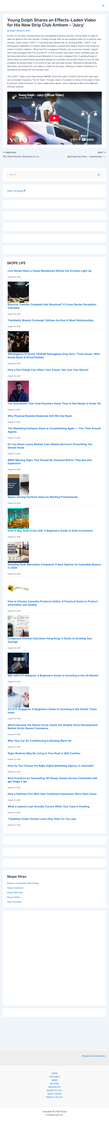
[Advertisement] (54, 957)
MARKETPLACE (54, 1090)
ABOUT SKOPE (54, 1094)
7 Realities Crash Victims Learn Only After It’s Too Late (42, 818)
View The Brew (14, 902)
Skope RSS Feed (15, 892)
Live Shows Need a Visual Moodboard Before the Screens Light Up (49, 270)
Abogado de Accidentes (93, 1056)
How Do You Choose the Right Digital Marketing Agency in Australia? (51, 765)
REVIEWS (54, 1083)
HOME (54, 1073)
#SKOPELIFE (54, 1087)
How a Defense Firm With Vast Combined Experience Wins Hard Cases (52, 793)
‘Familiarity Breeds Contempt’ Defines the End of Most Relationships (50, 320)
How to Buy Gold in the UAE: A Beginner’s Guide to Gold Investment (50, 530)
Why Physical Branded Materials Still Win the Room (40, 415)
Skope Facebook (15, 888)
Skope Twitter (13, 897)
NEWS (55, 1080)
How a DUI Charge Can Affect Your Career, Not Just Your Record (48, 369)
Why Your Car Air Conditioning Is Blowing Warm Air (40, 740)
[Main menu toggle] (103, 6)
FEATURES (54, 1076)
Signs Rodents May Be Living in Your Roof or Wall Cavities (44, 753)
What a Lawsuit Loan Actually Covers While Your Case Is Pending (48, 806)
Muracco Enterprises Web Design (23, 883)
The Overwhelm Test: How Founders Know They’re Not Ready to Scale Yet (54, 403)
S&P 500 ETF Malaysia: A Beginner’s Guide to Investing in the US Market (53, 675)
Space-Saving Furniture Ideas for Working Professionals (43, 496)
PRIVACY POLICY (54, 1097)
